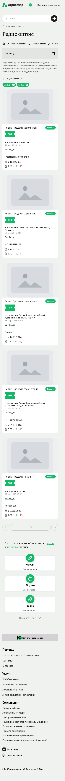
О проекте (7, 665)
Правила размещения (13, 730)
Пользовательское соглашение (18, 726)
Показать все (27, 618)
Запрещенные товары (13, 712)
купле (50, 543)
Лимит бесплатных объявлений (18, 694)
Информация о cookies (14, 717)
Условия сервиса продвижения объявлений (24, 739)
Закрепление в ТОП (12, 689)
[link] (30, 129)
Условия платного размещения (18, 735)
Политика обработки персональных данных (25, 721)
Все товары (29, 569)
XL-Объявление (10, 679)
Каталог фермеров (33, 637)
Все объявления (18, 43)
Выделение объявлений (14, 684)
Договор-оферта (11, 708)
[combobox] (16, 79)
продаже (13, 547)
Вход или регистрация (48, 5)
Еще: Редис (10, 149)
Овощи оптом (39, 43)
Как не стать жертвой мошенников (20, 655)
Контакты (7, 660)
